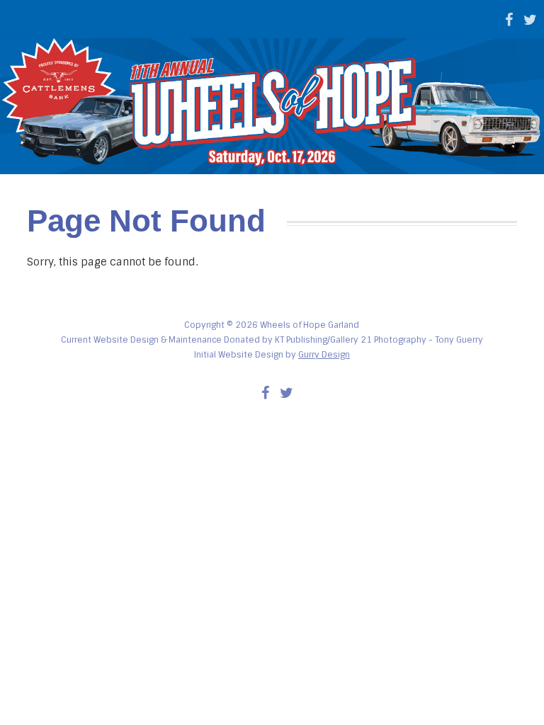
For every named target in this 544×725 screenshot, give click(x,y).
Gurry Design (324, 354)
